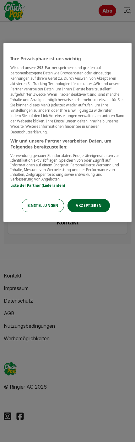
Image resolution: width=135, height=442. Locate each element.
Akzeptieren (88, 205)
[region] (67, 132)
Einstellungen (42, 205)
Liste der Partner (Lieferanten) (37, 185)
